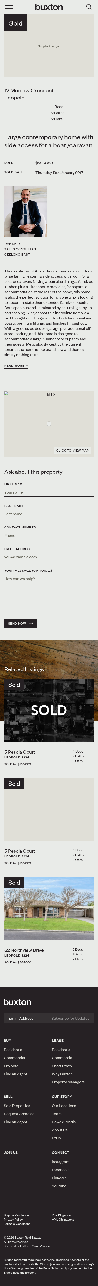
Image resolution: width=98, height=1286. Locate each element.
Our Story (62, 1096)
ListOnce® (27, 1246)
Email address (18, 549)
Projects (11, 1065)
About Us (60, 1129)
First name (14, 484)
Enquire (17, 1281)
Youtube (59, 1185)
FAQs (56, 1137)
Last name (14, 506)
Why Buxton (62, 1073)
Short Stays (62, 1065)
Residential (13, 1049)
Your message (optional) (28, 570)
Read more (14, 365)
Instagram (60, 1161)
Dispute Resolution (16, 1215)
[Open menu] (9, 7)
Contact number (20, 527)
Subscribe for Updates (70, 1018)
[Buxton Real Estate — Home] (49, 7)
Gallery (49, 1281)
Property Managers (68, 1081)
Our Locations (64, 1105)
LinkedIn (59, 1177)
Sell (8, 1096)
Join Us (11, 1152)
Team (57, 1113)
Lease (58, 1040)
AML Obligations (63, 1219)
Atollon (45, 1246)
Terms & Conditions (17, 1223)
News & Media (64, 1121)
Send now (17, 623)
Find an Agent (15, 1073)
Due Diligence (61, 1215)
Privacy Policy (13, 1219)
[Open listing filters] (89, 7)
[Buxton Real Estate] (49, 1002)
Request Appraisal (19, 1113)
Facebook (60, 1169)
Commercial (14, 1057)
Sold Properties (17, 1105)
